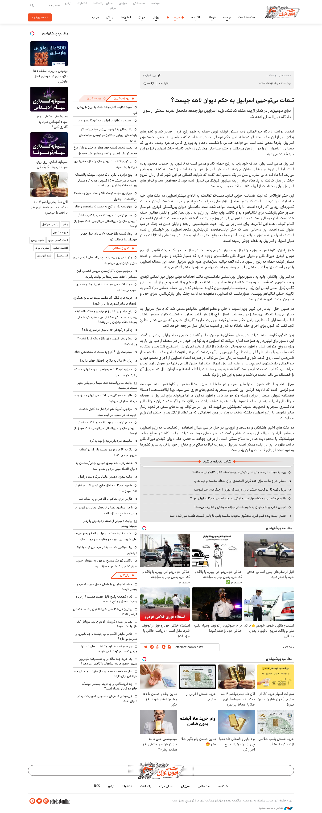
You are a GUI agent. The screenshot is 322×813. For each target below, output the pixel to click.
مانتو (65, 224)
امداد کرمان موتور (58, 240)
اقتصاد (195, 17)
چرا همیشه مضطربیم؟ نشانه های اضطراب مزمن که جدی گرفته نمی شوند (108, 649)
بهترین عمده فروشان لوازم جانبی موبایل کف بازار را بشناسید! (106, 624)
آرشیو (68, 3)
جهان (141, 17)
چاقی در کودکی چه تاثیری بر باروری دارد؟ (107, 329)
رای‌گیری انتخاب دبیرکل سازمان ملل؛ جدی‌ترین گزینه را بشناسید (105, 164)
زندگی (109, 17)
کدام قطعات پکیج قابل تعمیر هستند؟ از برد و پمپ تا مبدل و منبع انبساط (106, 599)
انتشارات (82, 3)
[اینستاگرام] (46, 801)
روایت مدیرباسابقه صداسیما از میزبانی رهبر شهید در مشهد (107, 385)
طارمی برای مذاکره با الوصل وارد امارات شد (105, 498)
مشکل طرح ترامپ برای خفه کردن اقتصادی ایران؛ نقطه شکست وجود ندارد (240, 480)
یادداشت (98, 3)
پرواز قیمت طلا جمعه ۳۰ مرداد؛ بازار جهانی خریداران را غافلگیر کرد (108, 236)
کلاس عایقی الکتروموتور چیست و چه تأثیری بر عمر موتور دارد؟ (106, 636)
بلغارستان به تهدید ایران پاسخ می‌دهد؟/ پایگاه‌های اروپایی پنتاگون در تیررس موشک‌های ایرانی (108, 134)
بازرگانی (124, 575)
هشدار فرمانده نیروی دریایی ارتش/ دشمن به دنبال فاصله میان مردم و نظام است (106, 465)
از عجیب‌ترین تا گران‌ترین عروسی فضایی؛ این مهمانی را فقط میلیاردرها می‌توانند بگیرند (106, 273)
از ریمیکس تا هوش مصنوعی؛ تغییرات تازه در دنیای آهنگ (107, 698)
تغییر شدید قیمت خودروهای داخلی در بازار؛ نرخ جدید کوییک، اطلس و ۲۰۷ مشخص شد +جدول (105, 150)
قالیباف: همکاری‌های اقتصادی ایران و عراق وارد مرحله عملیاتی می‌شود (105, 398)
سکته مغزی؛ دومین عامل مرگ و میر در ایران (105, 476)
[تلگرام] (32, 801)
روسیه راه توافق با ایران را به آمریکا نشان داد (105, 120)
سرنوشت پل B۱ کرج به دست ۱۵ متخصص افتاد (103, 206)
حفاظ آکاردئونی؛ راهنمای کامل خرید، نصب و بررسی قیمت (107, 586)
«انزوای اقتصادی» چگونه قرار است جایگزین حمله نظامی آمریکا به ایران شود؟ (238, 498)
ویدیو (95, 17)
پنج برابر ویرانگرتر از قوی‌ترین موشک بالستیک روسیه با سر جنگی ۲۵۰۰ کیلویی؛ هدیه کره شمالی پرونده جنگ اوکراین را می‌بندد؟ (106, 180)
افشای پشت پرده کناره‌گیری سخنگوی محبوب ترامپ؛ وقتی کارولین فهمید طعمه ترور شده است (227, 515)
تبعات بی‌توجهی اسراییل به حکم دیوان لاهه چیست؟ (232, 100)
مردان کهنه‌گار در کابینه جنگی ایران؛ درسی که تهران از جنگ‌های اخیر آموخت (240, 489)
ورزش (156, 17)
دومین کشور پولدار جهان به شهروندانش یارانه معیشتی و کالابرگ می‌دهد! (240, 507)
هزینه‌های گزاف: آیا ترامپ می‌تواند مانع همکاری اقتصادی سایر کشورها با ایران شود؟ (105, 300)
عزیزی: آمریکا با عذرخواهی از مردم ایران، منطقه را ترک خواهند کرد (105, 372)
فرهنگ (211, 17)
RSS (97, 786)
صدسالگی (139, 3)
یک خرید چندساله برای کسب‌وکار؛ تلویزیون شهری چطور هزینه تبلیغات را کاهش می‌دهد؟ (108, 661)
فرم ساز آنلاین (60, 232)
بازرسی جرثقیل (50, 224)
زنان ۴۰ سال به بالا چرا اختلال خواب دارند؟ (106, 360)
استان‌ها (126, 17)
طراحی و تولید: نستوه (271, 808)
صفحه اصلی (284, 75)
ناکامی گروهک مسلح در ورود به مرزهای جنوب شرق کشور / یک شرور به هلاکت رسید (106, 563)
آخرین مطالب (120, 248)
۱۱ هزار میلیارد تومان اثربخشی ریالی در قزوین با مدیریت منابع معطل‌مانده (106, 510)
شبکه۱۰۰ (155, 3)
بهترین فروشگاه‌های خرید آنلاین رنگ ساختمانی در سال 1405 (105, 611)
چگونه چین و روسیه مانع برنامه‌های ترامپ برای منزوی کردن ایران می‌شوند (105, 260)
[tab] (124, 98)
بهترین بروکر (42, 248)
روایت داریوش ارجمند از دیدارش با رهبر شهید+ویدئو (110, 523)
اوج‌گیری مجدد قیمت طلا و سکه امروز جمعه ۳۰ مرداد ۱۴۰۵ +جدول (105, 196)
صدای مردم (111, 5)
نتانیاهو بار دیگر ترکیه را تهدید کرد (111, 440)
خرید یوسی (37, 240)
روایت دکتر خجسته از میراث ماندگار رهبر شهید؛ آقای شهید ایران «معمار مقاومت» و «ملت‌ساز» (105, 536)
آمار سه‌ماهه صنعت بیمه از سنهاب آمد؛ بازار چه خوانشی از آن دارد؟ (105, 674)
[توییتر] (39, 801)
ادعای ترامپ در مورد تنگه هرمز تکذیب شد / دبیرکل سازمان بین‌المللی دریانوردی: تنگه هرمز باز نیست (105, 220)
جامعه (227, 17)
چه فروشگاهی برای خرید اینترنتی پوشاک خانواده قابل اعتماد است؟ (109, 686)
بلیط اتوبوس (44, 255)
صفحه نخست (246, 17)
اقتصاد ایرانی (60, 248)
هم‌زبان (123, 3)
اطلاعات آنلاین (282, 12)
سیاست (175, 17)
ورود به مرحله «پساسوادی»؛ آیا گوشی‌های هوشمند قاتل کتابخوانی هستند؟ (239, 472)
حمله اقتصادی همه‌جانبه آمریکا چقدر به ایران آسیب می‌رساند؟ (106, 287)
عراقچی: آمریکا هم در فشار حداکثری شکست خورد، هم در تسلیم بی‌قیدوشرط (108, 411)
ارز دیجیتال (62, 255)
